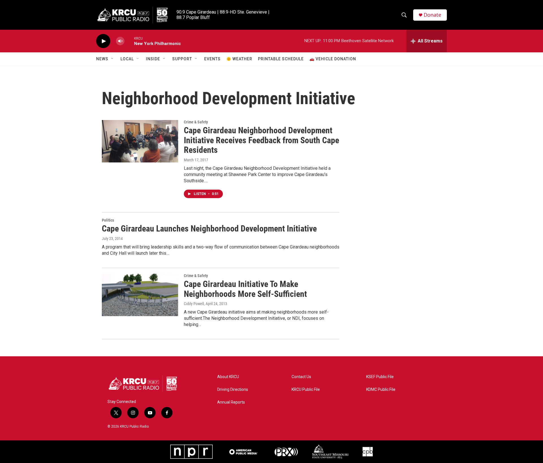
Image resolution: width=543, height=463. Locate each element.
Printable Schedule (281, 59)
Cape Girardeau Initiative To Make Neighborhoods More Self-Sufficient (245, 289)
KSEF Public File (380, 377)
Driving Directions (232, 389)
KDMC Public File (380, 389)
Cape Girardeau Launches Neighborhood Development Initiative (209, 228)
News (102, 59)
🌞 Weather (239, 59)
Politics (108, 220)
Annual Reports (231, 402)
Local (127, 59)
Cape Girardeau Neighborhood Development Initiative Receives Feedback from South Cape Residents (261, 140)
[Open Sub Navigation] (112, 59)
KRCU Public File (306, 389)
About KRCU (228, 377)
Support (182, 59)
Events (212, 59)
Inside (153, 59)
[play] (103, 41)
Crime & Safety (196, 122)
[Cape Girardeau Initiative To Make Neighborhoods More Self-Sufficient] (140, 295)
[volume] (120, 41)
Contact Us (301, 377)
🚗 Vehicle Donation (332, 59)
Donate (432, 15)
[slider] (129, 41)
